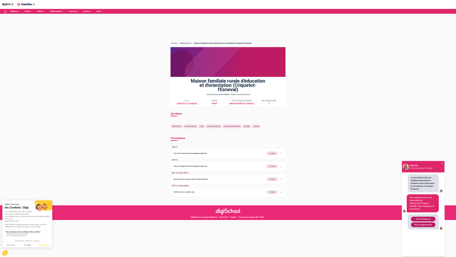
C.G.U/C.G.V (223, 217)
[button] (228, 153)
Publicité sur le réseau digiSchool (203, 217)
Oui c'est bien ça (423, 219)
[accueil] (5, 11)
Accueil (174, 43)
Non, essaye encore (423, 225)
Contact (233, 217)
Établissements (185, 43)
